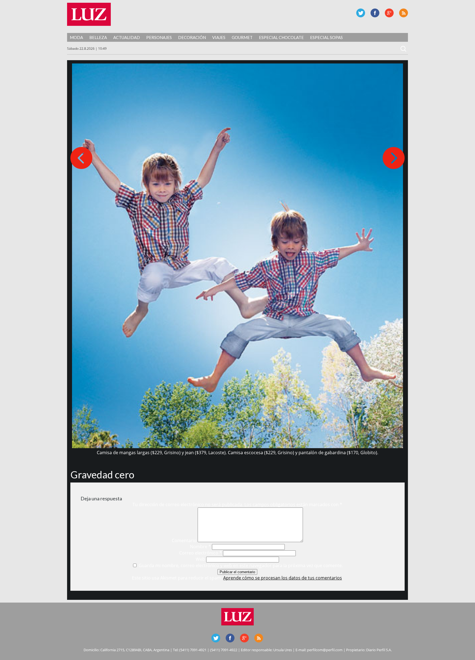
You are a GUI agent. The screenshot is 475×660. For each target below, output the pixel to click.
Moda (76, 37)
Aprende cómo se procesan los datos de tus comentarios (282, 578)
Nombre (200, 546)
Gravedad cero (102, 474)
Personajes (159, 37)
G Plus (389, 13)
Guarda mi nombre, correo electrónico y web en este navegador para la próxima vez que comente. (241, 565)
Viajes (218, 37)
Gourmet (242, 37)
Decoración (192, 37)
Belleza (98, 37)
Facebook (375, 13)
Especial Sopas (326, 37)
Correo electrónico (200, 553)
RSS (403, 13)
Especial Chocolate (281, 37)
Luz (89, 14)
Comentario (184, 540)
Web (200, 559)
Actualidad (126, 37)
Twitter (360, 13)
